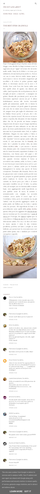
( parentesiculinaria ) (15, 378)
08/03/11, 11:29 (13, 454)
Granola (30, 141)
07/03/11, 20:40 (13, 391)
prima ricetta (32, 209)
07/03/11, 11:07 (13, 354)
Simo (10, 325)
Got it (27, 491)
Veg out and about (12, 7)
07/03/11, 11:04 (13, 343)
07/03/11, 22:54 (13, 426)
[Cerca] (36, 3)
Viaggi (15, 14)
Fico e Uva (12, 297)
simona (11, 397)
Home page (7, 14)
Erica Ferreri (13, 360)
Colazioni (9, 287)
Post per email (14, 284)
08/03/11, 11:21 (12, 437)
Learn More (16, 491)
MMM (11, 413)
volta (16, 146)
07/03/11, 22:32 (13, 407)
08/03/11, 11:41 (13, 465)
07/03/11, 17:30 (13, 373)
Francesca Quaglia (15, 314)
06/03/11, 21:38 (13, 308)
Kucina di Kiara (14, 443)
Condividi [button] (5, 284)
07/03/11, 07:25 (13, 319)
